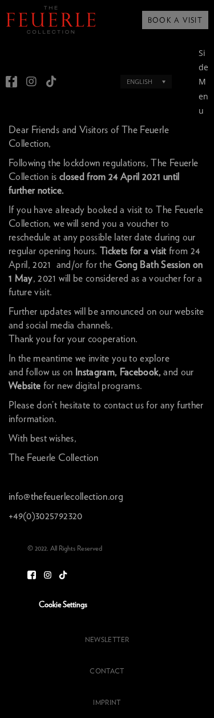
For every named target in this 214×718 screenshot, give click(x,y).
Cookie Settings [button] (63, 605)
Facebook (139, 372)
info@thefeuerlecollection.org (66, 497)
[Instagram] (31, 81)
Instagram (95, 372)
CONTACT (107, 671)
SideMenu (203, 81)
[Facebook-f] (11, 81)
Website (25, 386)
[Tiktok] (51, 81)
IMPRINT (106, 702)
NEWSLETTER (107, 639)
